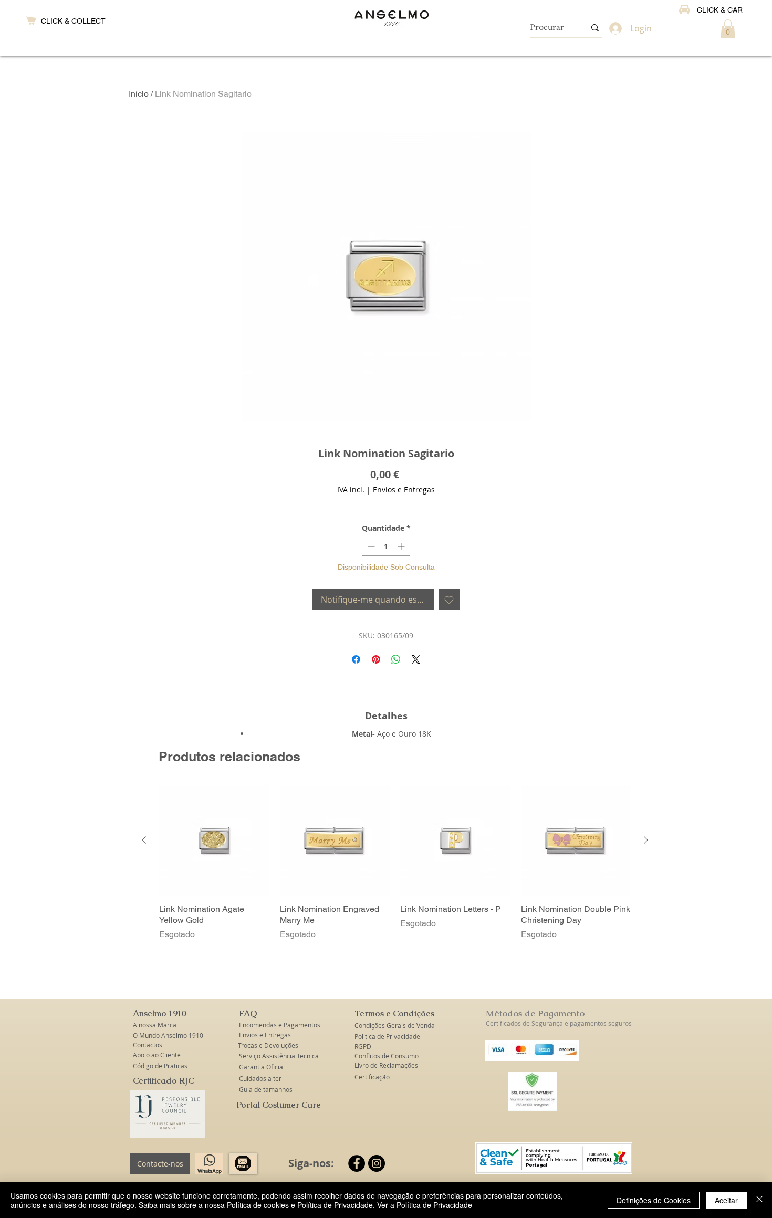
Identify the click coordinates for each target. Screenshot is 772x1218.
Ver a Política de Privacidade (424, 1205)
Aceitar (726, 1200)
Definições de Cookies (654, 1200)
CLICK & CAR (720, 10)
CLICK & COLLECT (73, 21)
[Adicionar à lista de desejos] (449, 599)
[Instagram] (376, 1163)
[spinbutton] (386, 546)
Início (139, 94)
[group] (395, 863)
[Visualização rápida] (214, 840)
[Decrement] (370, 546)
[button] (728, 28)
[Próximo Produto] (646, 840)
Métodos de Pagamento (535, 1013)
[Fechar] (759, 1200)
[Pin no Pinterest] (376, 659)
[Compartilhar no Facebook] (356, 659)
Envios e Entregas (404, 489)
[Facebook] (356, 1163)
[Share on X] (416, 659)
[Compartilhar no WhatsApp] (396, 659)
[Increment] (402, 546)
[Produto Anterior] (144, 840)
